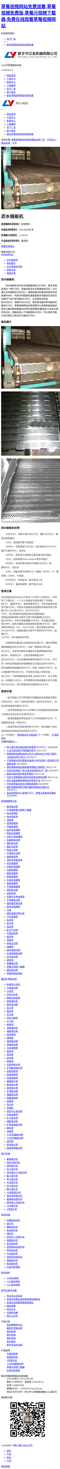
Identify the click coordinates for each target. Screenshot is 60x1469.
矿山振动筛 (12, 1118)
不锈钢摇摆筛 (13, 887)
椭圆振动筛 (12, 1095)
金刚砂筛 (11, 893)
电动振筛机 (12, 813)
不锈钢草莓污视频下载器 (19, 810)
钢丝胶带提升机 (14, 1196)
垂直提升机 (12, 1159)
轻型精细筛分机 (9, 801)
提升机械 (5, 1153)
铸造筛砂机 (12, 1001)
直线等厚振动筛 (14, 1148)
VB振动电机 (13, 1278)
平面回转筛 (12, 933)
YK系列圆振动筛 (15, 1138)
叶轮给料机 (12, 1254)
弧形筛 (10, 1141)
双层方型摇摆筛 (14, 837)
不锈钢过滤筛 (13, 853)
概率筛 (10, 1024)
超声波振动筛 (13, 950)
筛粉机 (10, 940)
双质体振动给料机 (16, 1247)
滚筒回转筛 (12, 1071)
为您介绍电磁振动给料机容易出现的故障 (27, 777)
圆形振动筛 (12, 970)
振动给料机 (12, 1264)
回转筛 (10, 960)
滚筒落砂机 (12, 1028)
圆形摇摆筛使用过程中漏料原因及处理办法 (28, 787)
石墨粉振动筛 (13, 840)
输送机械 (5, 143)
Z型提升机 (12, 1209)
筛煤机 (10, 1108)
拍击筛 (10, 927)
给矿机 (10, 1224)
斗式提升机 (12, 1206)
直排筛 (10, 937)
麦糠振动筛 (12, 963)
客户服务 (11, 92)
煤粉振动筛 (12, 1121)
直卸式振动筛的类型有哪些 (20, 774)
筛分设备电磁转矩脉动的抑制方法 (23, 780)
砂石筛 (10, 1014)
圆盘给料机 (12, 1240)
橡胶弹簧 (11, 1306)
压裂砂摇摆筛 (13, 867)
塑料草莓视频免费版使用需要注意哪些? (26, 767)
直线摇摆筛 (12, 883)
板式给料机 (12, 1244)
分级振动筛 (12, 988)
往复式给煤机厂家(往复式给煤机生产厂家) (27, 770)
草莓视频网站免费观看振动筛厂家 (28, 140)
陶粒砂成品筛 (13, 998)
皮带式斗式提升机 (16, 1237)
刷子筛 (10, 923)
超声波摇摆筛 (13, 830)
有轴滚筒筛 (12, 1075)
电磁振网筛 (12, 1098)
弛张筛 (10, 1055)
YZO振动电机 (13, 1285)
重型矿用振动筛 (9, 979)
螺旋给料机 (12, 1227)
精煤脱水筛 (12, 1081)
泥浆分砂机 (12, 994)
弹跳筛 (10, 1038)
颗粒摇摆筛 (12, 873)
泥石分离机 (12, 1018)
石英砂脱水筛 (13, 1065)
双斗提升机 (12, 1186)
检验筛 (10, 920)
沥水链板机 (12, 260)
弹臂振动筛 (12, 1041)
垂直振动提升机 (14, 1199)
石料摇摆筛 (12, 863)
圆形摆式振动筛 (14, 903)
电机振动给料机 (14, 1257)
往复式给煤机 (13, 1267)
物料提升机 (12, 1166)
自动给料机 (12, 1230)
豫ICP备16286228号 (23, 1445)
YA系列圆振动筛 (15, 1135)
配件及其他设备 (9, 1290)
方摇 (9, 910)
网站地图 (5, 1466)
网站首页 (11, 75)
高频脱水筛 (12, 1088)
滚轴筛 (10, 820)
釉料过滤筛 (12, 847)
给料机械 (5, 1215)
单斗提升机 (12, 1179)
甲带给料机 (12, 1250)
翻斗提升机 (12, 1189)
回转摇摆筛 (12, 823)
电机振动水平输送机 (27, 735)
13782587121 (7, 254)
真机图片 (11, 263)
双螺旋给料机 (13, 1220)
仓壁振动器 (12, 1313)
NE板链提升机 (14, 1192)
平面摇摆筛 (12, 827)
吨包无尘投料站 (14, 1296)
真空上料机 (12, 1316)
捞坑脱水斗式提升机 (17, 1172)
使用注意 (11, 270)
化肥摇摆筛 (12, 870)
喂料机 (10, 1234)
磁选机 (10, 1051)
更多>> (13, 741)
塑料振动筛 (12, 843)
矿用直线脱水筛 (14, 1068)
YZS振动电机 (13, 1281)
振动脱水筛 (12, 1145)
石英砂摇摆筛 (13, 880)
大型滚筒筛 (12, 1048)
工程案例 (11, 85)
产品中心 (11, 79)
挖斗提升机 (12, 1169)
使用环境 (11, 273)
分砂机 (10, 991)
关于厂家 (11, 39)
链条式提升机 (13, 1162)
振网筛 (10, 1061)
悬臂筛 (10, 1101)
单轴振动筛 (12, 1045)
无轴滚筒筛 (12, 1078)
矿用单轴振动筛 (14, 1125)
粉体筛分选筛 (13, 984)
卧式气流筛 (12, 930)
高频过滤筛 (12, 943)
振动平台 (11, 1309)
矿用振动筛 (12, 1091)
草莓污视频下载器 (16, 967)
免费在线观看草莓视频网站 (20, 1302)
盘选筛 (10, 1011)
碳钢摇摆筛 (12, 877)
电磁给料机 (12, 1260)
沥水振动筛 (12, 957)
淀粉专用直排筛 (14, 860)
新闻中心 (11, 82)
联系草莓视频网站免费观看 (20, 45)
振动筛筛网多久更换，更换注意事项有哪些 (31, 793)
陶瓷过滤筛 (12, 850)
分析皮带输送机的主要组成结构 (22, 784)
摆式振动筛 (12, 890)
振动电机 (5, 1272)
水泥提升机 (12, 1182)
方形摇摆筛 (12, 917)
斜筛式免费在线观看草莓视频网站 (23, 1299)
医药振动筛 (12, 807)
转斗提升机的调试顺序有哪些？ (27, 747)
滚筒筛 (10, 1131)
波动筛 (10, 1058)
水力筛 (10, 1021)
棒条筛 (10, 1128)
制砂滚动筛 (12, 1004)
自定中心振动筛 (14, 1111)
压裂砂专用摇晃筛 (16, 897)
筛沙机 (10, 1105)
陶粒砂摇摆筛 (13, 833)
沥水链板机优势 (14, 266)
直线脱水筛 (12, 1085)
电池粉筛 (11, 1034)
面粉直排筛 (12, 857)
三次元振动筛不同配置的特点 (21, 750)
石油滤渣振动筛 (14, 953)
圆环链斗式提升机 (16, 1202)
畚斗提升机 (12, 1176)
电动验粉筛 (12, 817)
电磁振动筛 (12, 1031)
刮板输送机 (12, 1357)
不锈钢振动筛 (13, 900)
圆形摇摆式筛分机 (16, 913)
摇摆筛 (10, 947)
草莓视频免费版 (14, 973)
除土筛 (10, 1008)
